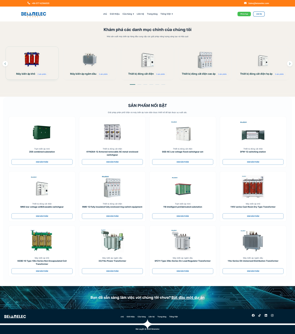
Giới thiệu (115, 14)
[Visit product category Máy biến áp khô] (32, 60)
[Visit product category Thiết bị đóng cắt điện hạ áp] (263, 60)
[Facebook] (253, 315)
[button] (132, 84)
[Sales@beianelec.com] (245, 3)
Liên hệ (140, 14)
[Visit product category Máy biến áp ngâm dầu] (90, 60)
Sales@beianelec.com (258, 3)
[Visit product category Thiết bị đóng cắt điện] (147, 60)
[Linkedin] (266, 315)
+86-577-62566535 (40, 3)
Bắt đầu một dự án (188, 297)
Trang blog (152, 14)
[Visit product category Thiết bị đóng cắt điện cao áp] (205, 60)
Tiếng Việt (165, 14)
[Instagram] (272, 315)
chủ (105, 14)
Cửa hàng (127, 14)
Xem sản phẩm (42, 162)
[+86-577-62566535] (29, 3)
